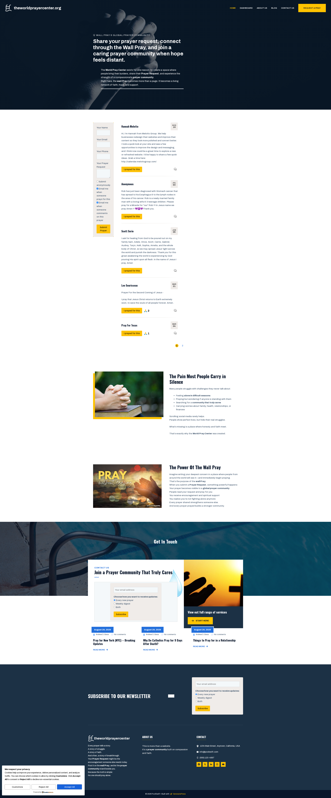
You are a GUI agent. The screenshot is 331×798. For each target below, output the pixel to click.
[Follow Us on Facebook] (199, 764)
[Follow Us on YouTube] (223, 764)
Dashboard (246, 8)
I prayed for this (132, 169)
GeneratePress (179, 794)
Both (118, 607)
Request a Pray (312, 8)
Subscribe (121, 614)
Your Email (102, 139)
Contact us (287, 8)
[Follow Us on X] (205, 764)
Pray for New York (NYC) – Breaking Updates (114, 642)
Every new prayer (124, 600)
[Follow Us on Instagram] (217, 764)
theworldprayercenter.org (37, 8)
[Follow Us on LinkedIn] (211, 764)
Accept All (69, 787)
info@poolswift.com (209, 752)
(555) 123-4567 (207, 758)
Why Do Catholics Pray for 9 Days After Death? (162, 642)
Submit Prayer (103, 229)
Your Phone (102, 151)
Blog (274, 8)
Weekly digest (122, 604)
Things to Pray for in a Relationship (214, 640)
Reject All (43, 787)
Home (233, 8)
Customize (17, 787)
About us (262, 8)
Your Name (102, 127)
